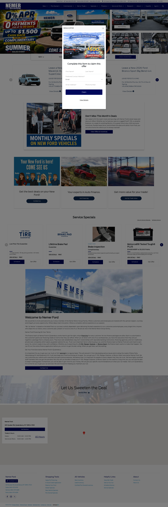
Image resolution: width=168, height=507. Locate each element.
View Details (84, 100)
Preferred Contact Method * (75, 76)
